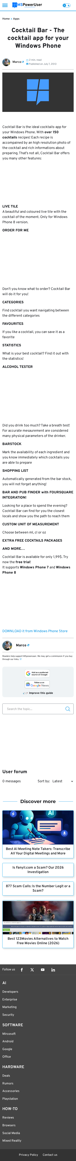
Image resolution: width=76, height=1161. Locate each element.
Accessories (10, 1091)
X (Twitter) (32, 970)
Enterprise (9, 1000)
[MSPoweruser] (27, 5)
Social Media (11, 1133)
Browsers (9, 1125)
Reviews (8, 1118)
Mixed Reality (11, 1141)
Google (7, 1049)
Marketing (9, 1007)
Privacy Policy (28, 1155)
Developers (10, 992)
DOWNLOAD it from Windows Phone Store (35, 631)
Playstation (10, 1099)
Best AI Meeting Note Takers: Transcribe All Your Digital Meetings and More (38, 851)
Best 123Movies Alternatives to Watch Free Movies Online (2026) (38, 941)
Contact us (50, 1155)
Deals (6, 1076)
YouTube (42, 970)
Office (6, 1057)
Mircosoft (9, 1034)
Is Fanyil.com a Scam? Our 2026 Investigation (38, 869)
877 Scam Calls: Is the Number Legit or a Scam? (38, 888)
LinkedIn (53, 970)
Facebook (21, 970)
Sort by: (44, 781)
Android (7, 1041)
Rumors (7, 1084)
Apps (16, 19)
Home (6, 19)
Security (8, 1015)
